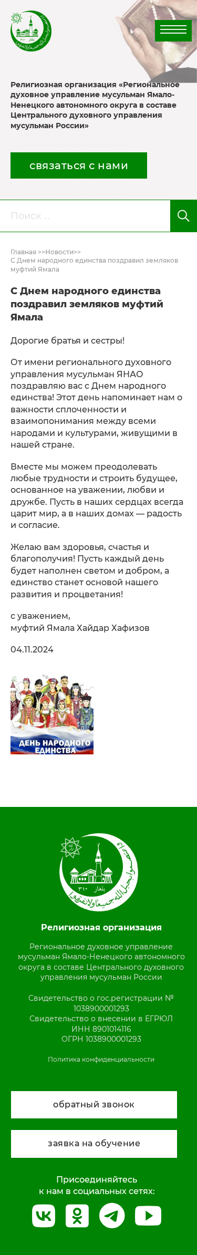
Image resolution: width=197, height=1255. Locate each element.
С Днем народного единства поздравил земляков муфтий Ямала (94, 264)
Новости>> (63, 252)
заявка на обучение (94, 1143)
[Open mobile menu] (173, 29)
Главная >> (28, 252)
